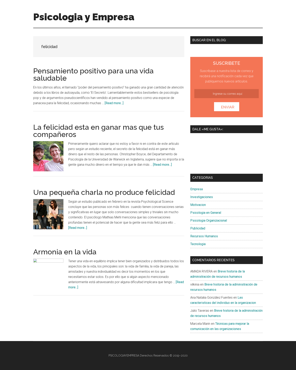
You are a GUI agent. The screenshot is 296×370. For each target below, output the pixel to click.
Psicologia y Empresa (83, 17)
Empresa (196, 189)
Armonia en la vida (64, 252)
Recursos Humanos (204, 236)
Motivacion (198, 205)
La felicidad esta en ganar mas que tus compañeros (98, 131)
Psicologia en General (205, 213)
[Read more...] (114, 103)
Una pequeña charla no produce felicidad (104, 192)
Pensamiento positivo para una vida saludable (93, 74)
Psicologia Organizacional (208, 220)
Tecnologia (198, 244)
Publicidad (197, 228)
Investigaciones (201, 197)
